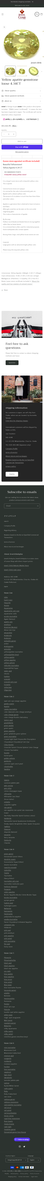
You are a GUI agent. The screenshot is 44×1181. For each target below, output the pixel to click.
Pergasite (7, 889)
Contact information (24, 1176)
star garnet (8, 807)
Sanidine (7, 769)
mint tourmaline (9, 1047)
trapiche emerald (10, 867)
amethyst (7, 624)
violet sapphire (9, 892)
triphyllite (7, 870)
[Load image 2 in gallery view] (22, 71)
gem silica (7, 788)
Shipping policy (12, 1176)
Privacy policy (24, 1173)
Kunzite (6, 753)
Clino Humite (9, 745)
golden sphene (9, 758)
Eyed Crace (8, 600)
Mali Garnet (8, 1020)
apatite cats (8, 622)
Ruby (6, 1091)
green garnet (8, 854)
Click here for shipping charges (17, 421)
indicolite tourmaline (11, 665)
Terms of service (34, 1173)
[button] (2, 14)
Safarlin (6, 780)
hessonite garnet (10, 990)
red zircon (7, 1108)
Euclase (7, 1067)
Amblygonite (8, 646)
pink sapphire (9, 936)
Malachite (7, 1026)
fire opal (7, 944)
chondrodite (8, 766)
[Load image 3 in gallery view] (33, 71)
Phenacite (7, 957)
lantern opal (8, 720)
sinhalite (7, 802)
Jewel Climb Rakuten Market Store (16, 565)
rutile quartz (8, 1088)
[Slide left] (2, 71)
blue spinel (8, 982)
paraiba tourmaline (10, 919)
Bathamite (7, 908)
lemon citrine (9, 1116)
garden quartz (9, 704)
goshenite (7, 761)
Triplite (6, 873)
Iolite (6, 597)
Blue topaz (8, 985)
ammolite (7, 649)
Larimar (6, 1083)
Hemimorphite (9, 998)
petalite (7, 993)
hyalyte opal (8, 903)
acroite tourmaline (10, 616)
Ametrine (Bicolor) (10, 627)
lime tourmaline (9, 1069)
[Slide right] (41, 71)
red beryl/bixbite (10, 1113)
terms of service (11, 452)
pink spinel (8, 938)
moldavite (7, 1061)
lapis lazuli (8, 1075)
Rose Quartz (8, 1121)
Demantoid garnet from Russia (15, 1132)
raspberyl (7, 1072)
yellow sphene (9, 663)
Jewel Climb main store (12, 570)
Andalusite (8, 635)
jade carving (8, 786)
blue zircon (8, 979)
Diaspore (7, 829)
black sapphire (9, 966)
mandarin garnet (10, 1023)
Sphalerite (7, 818)
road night (7, 1127)
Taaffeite (7, 826)
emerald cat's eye (10, 682)
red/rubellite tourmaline (12, 1105)
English (32, 1160)
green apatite (9, 725)
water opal (8, 671)
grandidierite (8, 723)
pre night (7, 971)
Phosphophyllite (10, 960)
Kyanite (6, 706)
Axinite (6, 605)
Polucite (7, 1009)
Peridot (6, 1004)
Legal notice (34, 1176)
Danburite (7, 840)
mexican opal (9, 1056)
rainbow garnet (9, 1099)
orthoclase (8, 687)
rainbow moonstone (11, 1102)
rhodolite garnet (10, 1129)
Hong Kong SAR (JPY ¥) (15, 1160)
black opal (8, 963)
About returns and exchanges (16, 456)
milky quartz (8, 1031)
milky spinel (8, 1034)
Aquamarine (8, 608)
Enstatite (7, 685)
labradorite (8, 1077)
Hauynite (7, 603)
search (6, 521)
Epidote (7, 676)
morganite (7, 1058)
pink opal (7, 930)
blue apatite (8, 974)
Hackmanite (8, 914)
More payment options (22, 152)
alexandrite (8, 633)
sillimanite (7, 794)
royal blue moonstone (12, 1118)
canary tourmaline (10, 709)
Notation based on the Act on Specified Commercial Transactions (21, 536)
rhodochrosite (9, 1124)
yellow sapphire (10, 660)
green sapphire (9, 731)
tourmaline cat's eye (11, 881)
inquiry (12, 474)
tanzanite (7, 835)
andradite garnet (10, 641)
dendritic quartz (10, 859)
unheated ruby (9, 925)
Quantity (4, 130)
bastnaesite (8, 911)
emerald (7, 679)
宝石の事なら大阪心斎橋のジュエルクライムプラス (21, 1171)
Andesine (7, 638)
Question (12, 363)
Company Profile (11, 449)
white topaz (8, 1015)
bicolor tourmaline (10, 897)
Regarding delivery (10, 530)
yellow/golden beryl (11, 655)
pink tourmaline (9, 941)
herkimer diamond (10, 887)
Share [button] (6, 290)
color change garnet (11, 715)
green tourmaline (10, 736)
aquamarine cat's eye (11, 611)
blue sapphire (9, 977)
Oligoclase (8, 690)
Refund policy (14, 1173)
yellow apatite (9, 657)
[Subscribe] (37, 506)
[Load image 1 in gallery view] (10, 71)
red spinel (7, 1110)
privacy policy (11, 466)
